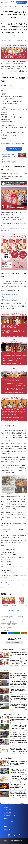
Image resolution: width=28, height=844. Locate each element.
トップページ (4, 803)
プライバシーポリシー (9, 821)
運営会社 (6, 807)
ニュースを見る (22, 649)
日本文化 (3, 624)
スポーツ (17, 6)
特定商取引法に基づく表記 (10, 815)
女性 (16, 621)
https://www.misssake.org (17, 573)
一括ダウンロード (15, 610)
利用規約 (6, 818)
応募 (19, 621)
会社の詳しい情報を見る (14, 642)
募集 (12, 621)
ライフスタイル (13, 616)
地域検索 (6, 6)
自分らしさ (14, 624)
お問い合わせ (7, 829)
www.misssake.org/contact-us (15, 566)
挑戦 (23, 621)
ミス (3, 621)
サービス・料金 (7, 809)
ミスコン (7, 621)
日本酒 (8, 624)
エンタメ (12, 6)
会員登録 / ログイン (21, 2)
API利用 (5, 826)
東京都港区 (10, 627)
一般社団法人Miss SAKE (21, 40)
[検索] (13, 2)
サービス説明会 (7, 812)
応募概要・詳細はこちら (14, 149)
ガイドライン (7, 824)
